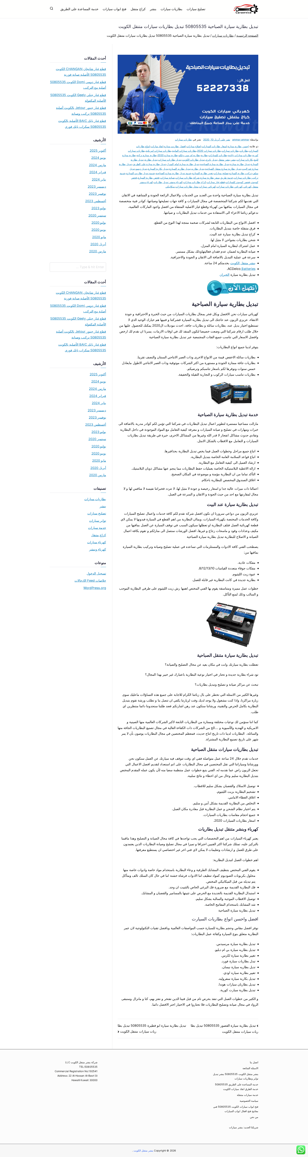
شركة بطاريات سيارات (187, 177)
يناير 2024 (99, 179)
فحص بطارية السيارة (148, 177)
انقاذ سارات (157, 146)
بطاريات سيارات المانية (184, 150)
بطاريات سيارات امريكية (158, 150)
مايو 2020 (99, 237)
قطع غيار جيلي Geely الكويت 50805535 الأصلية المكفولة (78, 98)
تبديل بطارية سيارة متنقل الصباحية (223, 168)
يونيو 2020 (98, 230)
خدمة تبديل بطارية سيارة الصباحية (173, 173)
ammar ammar (240, 139)
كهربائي (247, 186)
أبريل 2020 (98, 244)
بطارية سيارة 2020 (168, 155)
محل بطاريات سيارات (187, 186)
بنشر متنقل (224, 159)
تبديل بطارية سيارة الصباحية (214, 164)
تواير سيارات (97, 521)
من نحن (254, 1116)
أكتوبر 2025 (98, 150)
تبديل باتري (211, 159)
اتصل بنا (254, 1062)
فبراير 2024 (97, 172)
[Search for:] (78, 267)
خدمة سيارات (97, 528)
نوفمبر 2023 (97, 194)
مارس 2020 (97, 251)
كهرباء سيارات (96, 542)
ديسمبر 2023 (97, 186)
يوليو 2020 (98, 222)
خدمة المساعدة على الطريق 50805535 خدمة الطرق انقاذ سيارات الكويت (236, 1086)
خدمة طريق (226, 177)
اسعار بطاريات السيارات (214, 146)
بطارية (204, 155)
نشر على (216, 139)
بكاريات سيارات (245, 159)
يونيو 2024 (98, 158)
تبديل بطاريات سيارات (169, 159)
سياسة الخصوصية (249, 1100)
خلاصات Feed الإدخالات (90, 580)
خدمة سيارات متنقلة (247, 1094)
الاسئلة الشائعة (250, 1068)
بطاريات (244, 150)
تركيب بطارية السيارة (240, 173)
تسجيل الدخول (96, 573)
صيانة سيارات (167, 177)
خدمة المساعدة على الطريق (79, 9)
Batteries (248, 269)
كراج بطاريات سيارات (194, 182)
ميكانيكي (170, 186)
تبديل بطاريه (197, 168)
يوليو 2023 (98, 208)
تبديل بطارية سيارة (240, 164)
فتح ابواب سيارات (114, 9)
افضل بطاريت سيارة (175, 146)
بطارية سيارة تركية (146, 155)
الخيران (224, 275)
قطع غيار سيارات (216, 182)
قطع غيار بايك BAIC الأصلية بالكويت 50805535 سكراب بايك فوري (82, 123)
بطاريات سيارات (171, 9)
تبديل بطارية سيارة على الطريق (149, 164)
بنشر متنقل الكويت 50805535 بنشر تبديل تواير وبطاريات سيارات (235, 1076)
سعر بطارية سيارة (209, 177)
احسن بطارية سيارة (238, 146)
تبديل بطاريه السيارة (179, 168)
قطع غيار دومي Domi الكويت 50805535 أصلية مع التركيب (78, 84)
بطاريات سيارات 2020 (209, 150)
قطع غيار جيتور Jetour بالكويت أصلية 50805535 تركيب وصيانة (81, 110)
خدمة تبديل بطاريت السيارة (140, 173)
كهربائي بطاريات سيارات (229, 186)
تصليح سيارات (196, 9)
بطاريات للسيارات (218, 155)
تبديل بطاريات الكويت (193, 159)
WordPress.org (94, 588)
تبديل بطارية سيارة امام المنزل (183, 164)
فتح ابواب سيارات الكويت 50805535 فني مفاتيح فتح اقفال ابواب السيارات (235, 1109)
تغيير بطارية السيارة (202, 173)
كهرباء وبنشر (97, 549)
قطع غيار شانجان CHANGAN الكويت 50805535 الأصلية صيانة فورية (81, 71)
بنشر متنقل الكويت (242, 263)
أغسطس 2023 (95, 201)
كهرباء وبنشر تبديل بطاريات (168, 182)
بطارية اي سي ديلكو (189, 155)
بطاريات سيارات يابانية (239, 155)
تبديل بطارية (151, 159)
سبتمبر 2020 (97, 215)
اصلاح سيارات (194, 146)
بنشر (153, 9)
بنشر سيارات (236, 1127)
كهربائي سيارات (207, 186)
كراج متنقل (138, 9)
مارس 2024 (97, 165)
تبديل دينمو (141, 168)
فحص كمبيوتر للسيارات (238, 182)
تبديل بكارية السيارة (158, 168)
